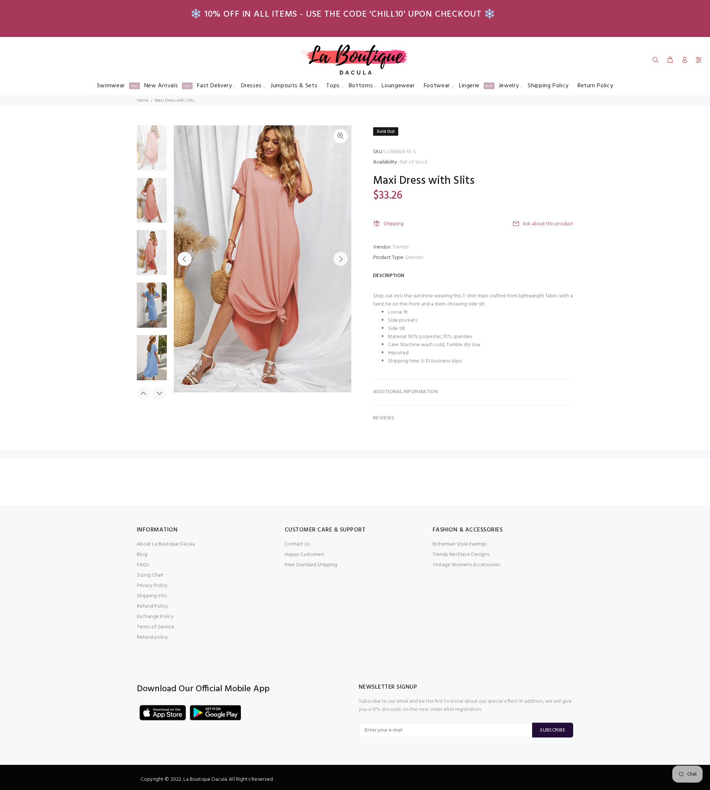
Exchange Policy (155, 616)
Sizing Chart (150, 575)
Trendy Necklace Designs (461, 554)
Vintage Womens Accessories (466, 565)
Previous (185, 259)
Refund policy (152, 637)
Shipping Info (152, 596)
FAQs (143, 565)
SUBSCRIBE (552, 730)
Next (341, 259)
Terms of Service (155, 627)
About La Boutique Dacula (166, 544)
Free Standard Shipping (311, 565)
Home (142, 100)
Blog (142, 554)
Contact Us (297, 544)
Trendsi (400, 247)
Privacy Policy (152, 585)
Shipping (393, 224)
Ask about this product (548, 224)
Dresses (414, 257)
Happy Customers (304, 554)
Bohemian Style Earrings (460, 544)
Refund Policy (152, 606)
